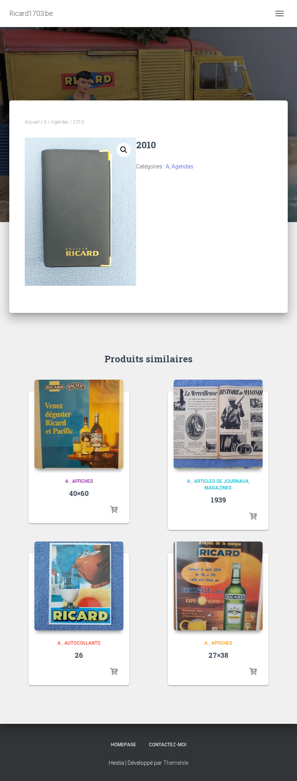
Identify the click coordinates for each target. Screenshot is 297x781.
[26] (78, 586)
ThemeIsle (175, 763)
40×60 (79, 493)
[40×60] (78, 424)
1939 (218, 499)
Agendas (60, 122)
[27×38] (218, 586)
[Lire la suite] (114, 510)
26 (79, 655)
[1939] (218, 424)
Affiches (82, 481)
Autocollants (82, 643)
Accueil (32, 122)
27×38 (218, 655)
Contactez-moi (167, 744)
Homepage (123, 744)
